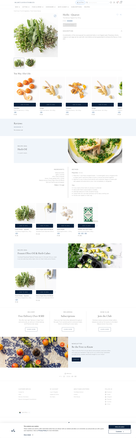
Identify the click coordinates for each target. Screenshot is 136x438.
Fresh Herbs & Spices (36, 11)
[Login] (114, 2)
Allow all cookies (119, 427)
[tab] (17, 7)
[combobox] (24, 412)
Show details (27, 435)
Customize (119, 431)
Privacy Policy (42, 430)
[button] (15, 35)
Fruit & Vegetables (24, 11)
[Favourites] (111, 2)
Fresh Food (16, 11)
